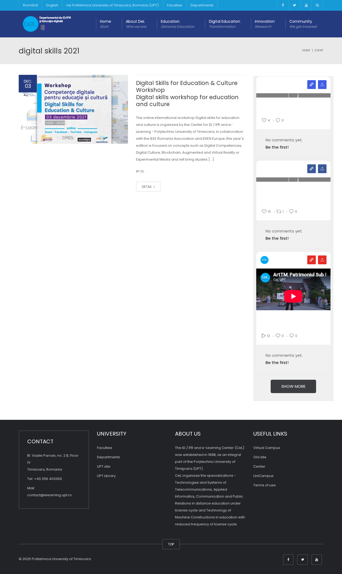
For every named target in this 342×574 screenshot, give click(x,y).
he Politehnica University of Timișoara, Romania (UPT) (113, 5)
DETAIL (147, 186)
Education (177, 24)
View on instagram (311, 84)
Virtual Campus (266, 447)
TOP (171, 544)
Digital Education (224, 24)
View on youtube (311, 259)
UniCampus (263, 475)
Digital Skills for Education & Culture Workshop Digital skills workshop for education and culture (187, 93)
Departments (202, 5)
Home (105, 24)
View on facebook (311, 168)
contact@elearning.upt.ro (49, 495)
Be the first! (277, 147)
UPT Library (106, 475)
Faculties (174, 5)
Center (259, 466)
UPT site (103, 466)
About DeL (136, 24)
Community (303, 24)
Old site (259, 457)
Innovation (265, 24)
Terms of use (264, 485)
